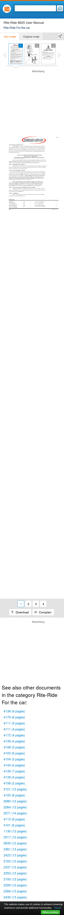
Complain (44, 612)
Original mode (31, 36)
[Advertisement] (32, 101)
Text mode (10, 36)
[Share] (60, 36)
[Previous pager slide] (5, 55)
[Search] (60, 8)
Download (22, 612)
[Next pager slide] (59, 55)
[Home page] (7, 9)
